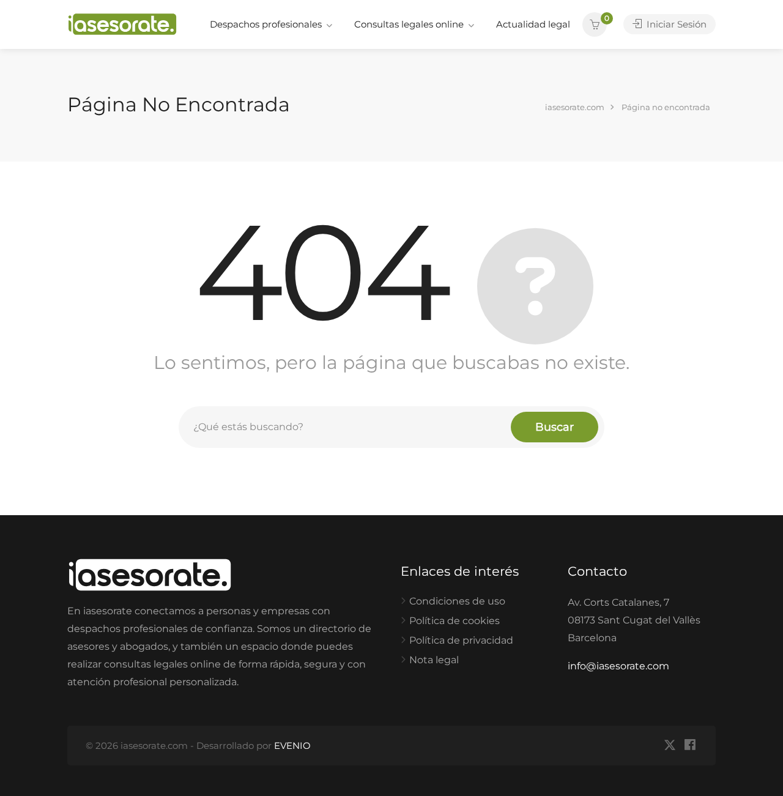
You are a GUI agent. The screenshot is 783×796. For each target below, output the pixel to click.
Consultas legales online (409, 24)
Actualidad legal (533, 24)
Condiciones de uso (457, 601)
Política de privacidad (461, 640)
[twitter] (669, 745)
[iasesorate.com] (122, 23)
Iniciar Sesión (675, 24)
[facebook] (689, 745)
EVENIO (292, 745)
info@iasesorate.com (618, 666)
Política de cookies (454, 621)
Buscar (554, 427)
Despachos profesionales (266, 24)
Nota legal (434, 660)
